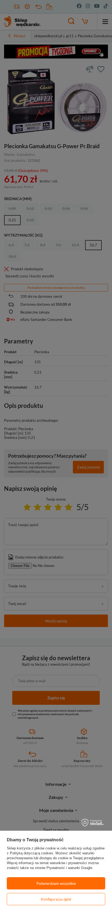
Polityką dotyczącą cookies (31, 853)
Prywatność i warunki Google (69, 868)
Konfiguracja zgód (56, 899)
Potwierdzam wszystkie (56, 883)
